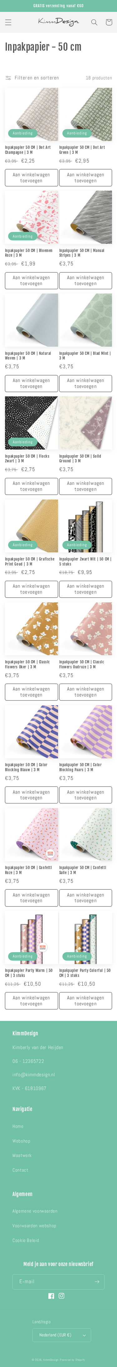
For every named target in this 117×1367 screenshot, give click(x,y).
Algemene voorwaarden (35, 1211)
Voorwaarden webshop (34, 1226)
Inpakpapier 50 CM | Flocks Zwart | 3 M (27, 459)
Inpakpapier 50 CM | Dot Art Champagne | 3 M (28, 150)
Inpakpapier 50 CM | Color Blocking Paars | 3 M (80, 767)
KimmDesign (51, 1360)
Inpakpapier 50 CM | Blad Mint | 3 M (85, 356)
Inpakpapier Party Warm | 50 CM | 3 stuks (29, 973)
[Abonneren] (97, 1281)
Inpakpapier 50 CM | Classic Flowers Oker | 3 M (27, 664)
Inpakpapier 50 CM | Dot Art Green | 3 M (82, 150)
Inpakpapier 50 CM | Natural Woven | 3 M (28, 356)
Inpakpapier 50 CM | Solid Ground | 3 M (80, 459)
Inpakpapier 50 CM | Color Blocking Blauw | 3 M (26, 767)
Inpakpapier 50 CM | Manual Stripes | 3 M (82, 253)
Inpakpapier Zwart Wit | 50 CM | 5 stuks (85, 561)
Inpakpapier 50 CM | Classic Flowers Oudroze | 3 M (81, 664)
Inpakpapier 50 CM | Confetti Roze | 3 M (28, 870)
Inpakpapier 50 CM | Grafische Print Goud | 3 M (29, 561)
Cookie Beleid (25, 1240)
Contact (20, 1170)
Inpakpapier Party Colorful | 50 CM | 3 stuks (85, 973)
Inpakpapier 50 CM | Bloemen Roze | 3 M (29, 253)
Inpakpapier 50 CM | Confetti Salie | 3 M (82, 870)
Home (18, 1126)
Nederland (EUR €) (55, 1335)
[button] (8, 22)
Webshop (21, 1141)
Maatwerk (22, 1155)
